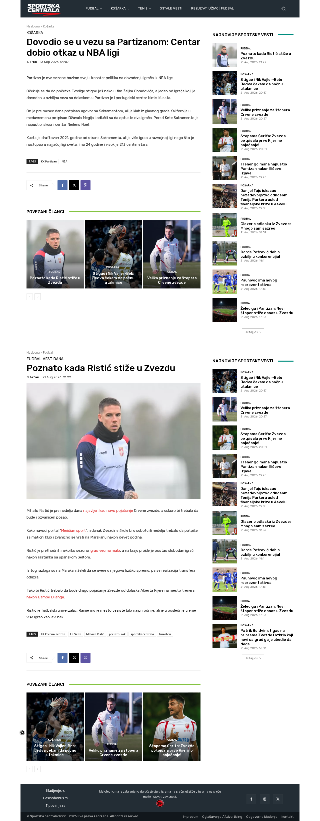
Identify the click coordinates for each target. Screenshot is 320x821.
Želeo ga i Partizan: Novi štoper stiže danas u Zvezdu (266, 310)
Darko (32, 61)
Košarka (48, 26)
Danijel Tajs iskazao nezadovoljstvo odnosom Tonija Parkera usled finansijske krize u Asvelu (264, 197)
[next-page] (37, 296)
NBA (64, 161)
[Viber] (85, 185)
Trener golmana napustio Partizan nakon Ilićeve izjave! (263, 168)
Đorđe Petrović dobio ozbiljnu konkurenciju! (260, 254)
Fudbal (54, 272)
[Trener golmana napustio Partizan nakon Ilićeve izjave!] (224, 168)
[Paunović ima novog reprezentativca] (224, 282)
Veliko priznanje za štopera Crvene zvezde (172, 280)
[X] (74, 185)
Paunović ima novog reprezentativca (258, 282)
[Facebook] (63, 185)
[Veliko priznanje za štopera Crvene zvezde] (171, 254)
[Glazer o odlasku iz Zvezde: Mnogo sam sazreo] (224, 225)
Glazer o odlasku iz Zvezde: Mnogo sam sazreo (265, 226)
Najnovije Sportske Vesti (242, 34)
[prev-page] (29, 296)
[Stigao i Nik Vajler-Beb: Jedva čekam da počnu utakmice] (113, 254)
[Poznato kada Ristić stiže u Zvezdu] (55, 254)
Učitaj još (251, 332)
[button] (286, 8)
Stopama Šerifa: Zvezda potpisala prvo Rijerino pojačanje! (263, 140)
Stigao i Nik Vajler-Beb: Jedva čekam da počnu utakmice (113, 278)
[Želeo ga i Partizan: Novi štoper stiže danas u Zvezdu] (224, 310)
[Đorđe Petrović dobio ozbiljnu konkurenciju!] (224, 253)
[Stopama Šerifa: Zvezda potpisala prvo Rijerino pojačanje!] (224, 140)
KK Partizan (49, 161)
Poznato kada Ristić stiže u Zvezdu (55, 280)
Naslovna (33, 26)
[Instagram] (265, 799)
